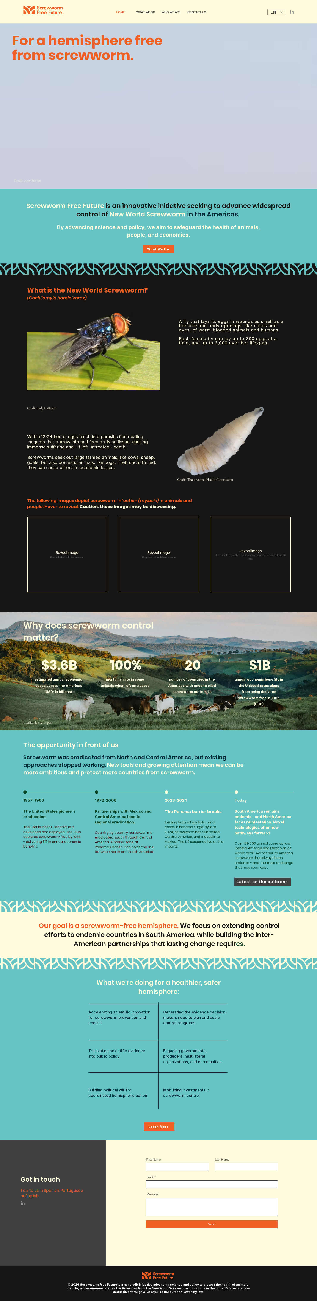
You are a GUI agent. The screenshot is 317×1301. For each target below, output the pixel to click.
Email (150, 1176)
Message (152, 1194)
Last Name (222, 1159)
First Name (153, 1159)
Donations (197, 1288)
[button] (67, 554)
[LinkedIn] (292, 12)
